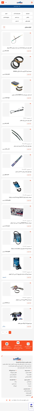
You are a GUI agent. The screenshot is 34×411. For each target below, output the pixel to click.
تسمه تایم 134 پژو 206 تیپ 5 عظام (24, 300)
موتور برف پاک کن (17, 13)
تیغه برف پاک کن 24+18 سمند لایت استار (23, 146)
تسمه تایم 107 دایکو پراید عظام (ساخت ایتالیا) (21, 249)
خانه (19, 6)
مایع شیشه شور (6, 17)
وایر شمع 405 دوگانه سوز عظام (25, 323)
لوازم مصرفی (27, 21)
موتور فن (27, 13)
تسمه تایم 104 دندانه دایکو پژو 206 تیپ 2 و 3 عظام (20, 274)
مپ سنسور (17, 17)
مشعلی (27, 17)
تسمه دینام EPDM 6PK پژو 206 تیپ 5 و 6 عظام (21, 223)
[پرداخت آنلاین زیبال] (31, 410)
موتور (6, 13)
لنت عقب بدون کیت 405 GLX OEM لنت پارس (22, 95)
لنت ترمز (17, 21)
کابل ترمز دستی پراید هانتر (26, 120)
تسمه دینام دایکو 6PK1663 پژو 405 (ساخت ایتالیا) (20, 197)
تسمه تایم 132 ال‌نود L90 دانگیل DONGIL (22, 71)
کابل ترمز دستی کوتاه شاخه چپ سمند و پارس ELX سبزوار (19, 48)
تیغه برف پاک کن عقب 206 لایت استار (24, 172)
